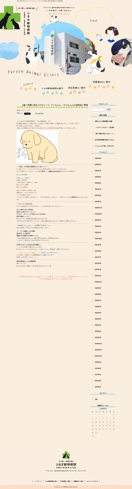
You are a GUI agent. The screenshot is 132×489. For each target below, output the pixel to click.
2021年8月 (98, 251)
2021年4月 (98, 263)
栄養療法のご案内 (102, 88)
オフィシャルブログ (92, 481)
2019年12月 (98, 343)
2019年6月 (98, 381)
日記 (96, 399)
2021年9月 (98, 245)
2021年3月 (98, 269)
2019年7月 (98, 374)
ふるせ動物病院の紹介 (53, 88)
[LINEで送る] (39, 113)
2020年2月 (98, 331)
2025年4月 (98, 164)
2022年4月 (98, 226)
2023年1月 (98, 201)
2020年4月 (98, 319)
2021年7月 (98, 257)
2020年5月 (98, 313)
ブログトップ (103, 104)
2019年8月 (98, 368)
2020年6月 (98, 306)
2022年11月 (98, 208)
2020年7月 (98, 300)
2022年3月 (98, 232)
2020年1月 (98, 337)
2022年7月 (98, 220)
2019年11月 (98, 350)
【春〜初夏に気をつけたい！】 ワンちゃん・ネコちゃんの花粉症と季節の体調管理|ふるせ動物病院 (39, 1)
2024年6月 (98, 183)
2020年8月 (98, 294)
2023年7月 (98, 189)
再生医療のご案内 (77, 88)
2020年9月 (98, 288)
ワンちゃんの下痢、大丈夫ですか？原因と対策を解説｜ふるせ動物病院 (105, 146)
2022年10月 (98, 214)
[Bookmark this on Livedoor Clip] (20, 113)
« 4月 (92, 436)
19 (103, 425)
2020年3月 (98, 325)
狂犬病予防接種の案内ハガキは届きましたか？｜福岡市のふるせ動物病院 (105, 140)
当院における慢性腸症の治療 (103, 121)
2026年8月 (98, 158)
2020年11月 (98, 282)
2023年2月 (98, 195)
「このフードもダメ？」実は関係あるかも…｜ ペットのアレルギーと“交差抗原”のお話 (105, 127)
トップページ (28, 88)
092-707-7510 (22, 263)
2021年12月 (98, 238)
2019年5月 (98, 387)
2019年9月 (98, 362)
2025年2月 (98, 177)
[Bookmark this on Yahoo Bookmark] (22, 113)
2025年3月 (98, 170)
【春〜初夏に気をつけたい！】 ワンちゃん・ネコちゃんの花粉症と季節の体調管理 (105, 133)
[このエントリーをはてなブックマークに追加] (18, 113)
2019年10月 (98, 356)
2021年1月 (98, 275)
